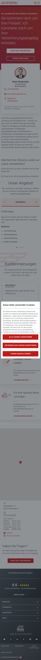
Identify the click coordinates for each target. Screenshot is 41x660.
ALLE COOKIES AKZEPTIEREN (20, 337)
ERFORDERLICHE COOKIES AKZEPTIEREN (20, 345)
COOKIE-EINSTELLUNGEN (20, 354)
